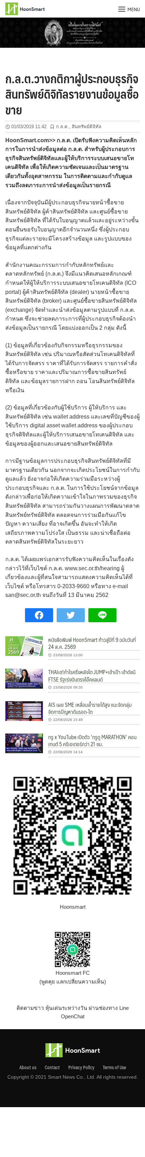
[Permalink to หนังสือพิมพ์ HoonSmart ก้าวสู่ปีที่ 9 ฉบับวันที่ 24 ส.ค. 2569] (24, 646)
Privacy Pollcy (81, 1067)
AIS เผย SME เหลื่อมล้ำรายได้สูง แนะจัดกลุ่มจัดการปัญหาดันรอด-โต (90, 708)
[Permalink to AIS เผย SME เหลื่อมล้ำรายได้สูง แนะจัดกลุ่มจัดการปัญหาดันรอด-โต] (24, 711)
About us (27, 1067)
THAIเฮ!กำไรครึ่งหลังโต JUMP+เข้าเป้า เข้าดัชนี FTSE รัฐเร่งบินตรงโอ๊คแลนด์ (91, 675)
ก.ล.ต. (62, 126)
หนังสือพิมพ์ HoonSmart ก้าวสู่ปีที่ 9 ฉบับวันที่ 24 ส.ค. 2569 (92, 643)
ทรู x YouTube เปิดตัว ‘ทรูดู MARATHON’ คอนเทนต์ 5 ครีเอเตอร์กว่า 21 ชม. (92, 740)
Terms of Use (114, 1067)
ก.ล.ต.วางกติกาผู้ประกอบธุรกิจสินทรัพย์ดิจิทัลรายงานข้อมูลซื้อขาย (72, 93)
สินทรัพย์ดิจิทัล (86, 126)
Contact (52, 1067)
